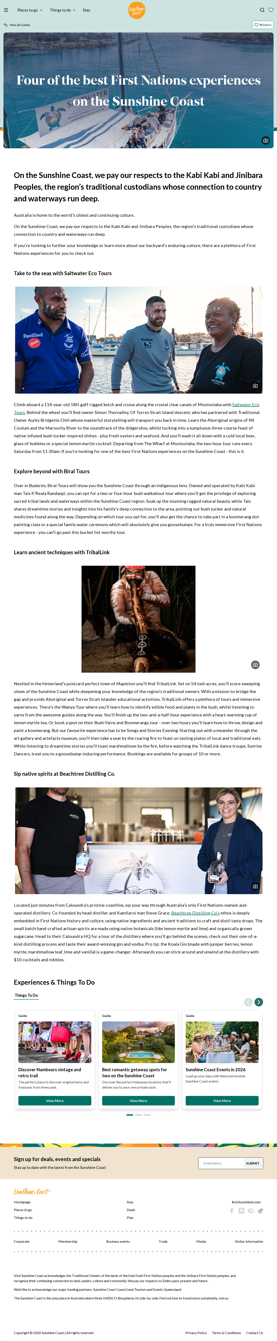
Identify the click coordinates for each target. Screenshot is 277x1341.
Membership (67, 1241)
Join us (224, 1298)
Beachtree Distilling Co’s (195, 912)
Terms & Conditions (226, 1333)
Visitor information (249, 1241)
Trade (163, 1241)
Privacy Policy (196, 1333)
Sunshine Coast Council (110, 1289)
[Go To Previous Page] (248, 1002)
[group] (55, 1059)
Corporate (21, 1241)
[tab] (129, 1115)
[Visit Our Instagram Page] (241, 1210)
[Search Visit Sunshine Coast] (262, 10)
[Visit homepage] (136, 11)
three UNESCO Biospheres (114, 1298)
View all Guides (20, 25)
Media (201, 1241)
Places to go (27, 10)
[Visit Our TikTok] (260, 1210)
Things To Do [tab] (26, 995)
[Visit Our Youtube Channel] (251, 1210)
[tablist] (138, 996)
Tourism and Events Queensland (157, 1289)
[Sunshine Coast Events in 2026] (222, 1042)
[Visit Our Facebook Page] (232, 1210)
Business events (118, 1241)
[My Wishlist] (271, 10)
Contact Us (254, 1333)
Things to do (60, 10)
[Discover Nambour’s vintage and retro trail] (54, 1042)
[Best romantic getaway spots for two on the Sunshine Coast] (138, 1042)
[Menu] (6, 10)
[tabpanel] (138, 1056)
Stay (86, 10)
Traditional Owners (86, 1275)
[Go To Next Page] (258, 1002)
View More (55, 1101)
